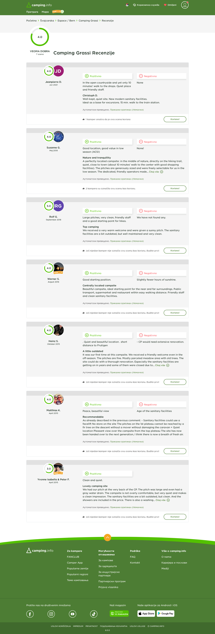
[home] (39, 550)
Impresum (78, 626)
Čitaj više (154, 171)
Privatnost (92, 626)
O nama (166, 556)
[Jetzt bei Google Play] (165, 613)
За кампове (105, 560)
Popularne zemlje (77, 568)
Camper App (75, 562)
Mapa (45, 11)
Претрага (32, 11)
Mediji (165, 568)
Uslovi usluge (137, 626)
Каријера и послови (174, 562)
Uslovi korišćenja (61, 626)
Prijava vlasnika (108, 587)
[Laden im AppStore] (146, 613)
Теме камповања (77, 580)
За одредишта (107, 566)
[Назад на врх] (107, 537)
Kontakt (135, 562)
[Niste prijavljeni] (185, 5)
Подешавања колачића (113, 626)
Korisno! (175, 119)
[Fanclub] (58, 11)
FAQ (132, 556)
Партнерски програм (111, 581)
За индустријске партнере (109, 573)
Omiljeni (172, 5)
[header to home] (39, 4)
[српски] (127, 4)
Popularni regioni (77, 574)
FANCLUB (73, 556)
